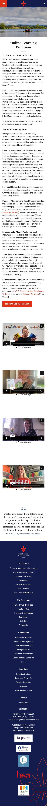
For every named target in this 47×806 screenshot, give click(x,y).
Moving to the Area (23, 650)
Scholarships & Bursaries (23, 658)
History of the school (23, 576)
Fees (23, 662)
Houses (23, 686)
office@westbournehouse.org (26, 720)
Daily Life (24, 621)
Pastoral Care (23, 609)
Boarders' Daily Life (23, 678)
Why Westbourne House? (23, 572)
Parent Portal (23, 703)
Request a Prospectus (23, 641)
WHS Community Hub (24, 291)
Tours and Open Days (24, 645)
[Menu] (3, 4)
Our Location (23, 588)
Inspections (24, 580)
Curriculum (23, 617)
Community (23, 625)
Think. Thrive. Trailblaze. (24, 605)
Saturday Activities (31, 294)
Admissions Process (23, 637)
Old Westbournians (24, 584)
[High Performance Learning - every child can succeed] (23, 751)
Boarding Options (23, 674)
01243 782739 (28, 714)
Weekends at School (23, 690)
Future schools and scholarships (23, 568)
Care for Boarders (23, 682)
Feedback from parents (17, 304)
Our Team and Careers (23, 592)
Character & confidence (23, 613)
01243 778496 (28, 717)
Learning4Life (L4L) (10, 212)
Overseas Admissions (23, 654)
